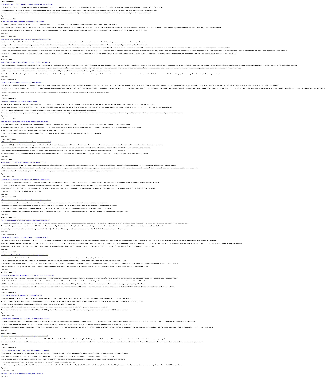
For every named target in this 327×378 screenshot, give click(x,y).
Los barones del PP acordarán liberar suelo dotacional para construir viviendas (21, 82)
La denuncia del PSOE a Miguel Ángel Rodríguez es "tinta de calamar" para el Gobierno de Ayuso (27, 275)
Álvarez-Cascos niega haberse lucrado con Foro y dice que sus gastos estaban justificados (25, 237)
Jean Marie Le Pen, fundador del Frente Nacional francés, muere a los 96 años (22, 373)
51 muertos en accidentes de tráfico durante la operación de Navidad (19, 101)
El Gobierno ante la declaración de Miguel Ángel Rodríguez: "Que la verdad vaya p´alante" (25, 318)
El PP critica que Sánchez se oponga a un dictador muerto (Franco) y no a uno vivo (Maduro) (26, 142)
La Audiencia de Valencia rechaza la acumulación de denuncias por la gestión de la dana (24, 255)
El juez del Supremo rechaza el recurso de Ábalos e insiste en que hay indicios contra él (24, 336)
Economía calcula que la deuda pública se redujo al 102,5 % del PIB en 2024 (21, 295)
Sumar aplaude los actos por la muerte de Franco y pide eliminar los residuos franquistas (24, 121)
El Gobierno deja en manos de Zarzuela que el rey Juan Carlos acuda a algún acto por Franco (26, 200)
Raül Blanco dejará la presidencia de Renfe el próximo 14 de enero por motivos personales (25, 350)
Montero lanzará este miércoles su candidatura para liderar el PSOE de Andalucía (22, 21)
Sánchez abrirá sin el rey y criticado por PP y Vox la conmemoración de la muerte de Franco (25, 62)
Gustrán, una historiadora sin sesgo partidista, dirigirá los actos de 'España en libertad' (23, 162)
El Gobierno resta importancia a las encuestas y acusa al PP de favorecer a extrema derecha (25, 179)
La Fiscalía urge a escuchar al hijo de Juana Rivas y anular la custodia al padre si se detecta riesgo (27, 4)
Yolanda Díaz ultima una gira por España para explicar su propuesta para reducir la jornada (25, 220)
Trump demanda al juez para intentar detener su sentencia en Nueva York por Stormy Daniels (26, 39)
